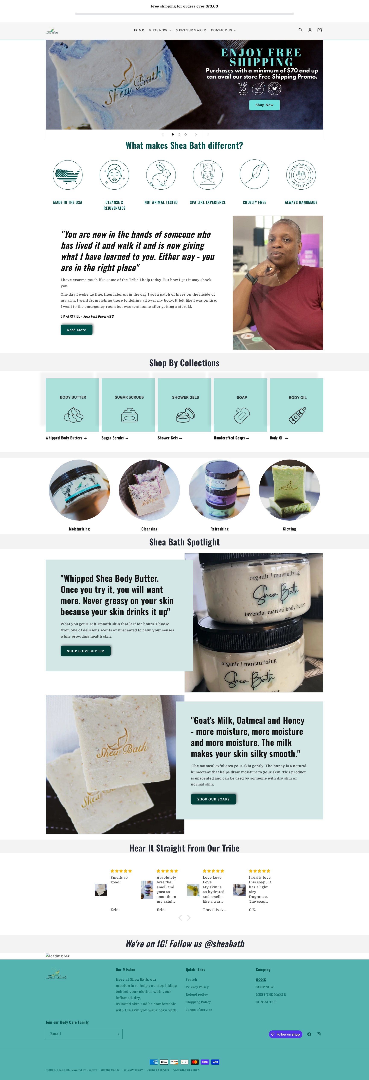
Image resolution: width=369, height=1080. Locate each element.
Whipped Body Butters (64, 437)
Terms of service (199, 1009)
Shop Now (265, 105)
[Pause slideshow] (206, 134)
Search (191, 979)
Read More (76, 330)
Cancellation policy (186, 1069)
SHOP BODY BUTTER (85, 651)
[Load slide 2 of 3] (179, 134)
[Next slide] (196, 134)
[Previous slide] (162, 134)
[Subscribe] (117, 1034)
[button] (160, 30)
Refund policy (197, 994)
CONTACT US (266, 1002)
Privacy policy (133, 1069)
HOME (261, 979)
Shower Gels (168, 437)
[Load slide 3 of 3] (185, 134)
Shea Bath (63, 1070)
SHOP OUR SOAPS (213, 799)
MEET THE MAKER (271, 994)
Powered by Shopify (84, 1070)
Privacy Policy (197, 987)
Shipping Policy (198, 1002)
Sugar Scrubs (113, 437)
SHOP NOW (265, 987)
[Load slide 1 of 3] (173, 134)
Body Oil (277, 437)
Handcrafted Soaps (229, 437)
